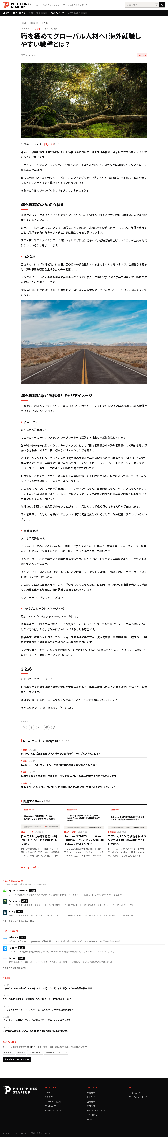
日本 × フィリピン (96, 1110)
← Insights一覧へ (30, 867)
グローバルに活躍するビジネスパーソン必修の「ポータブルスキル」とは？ (60, 753)
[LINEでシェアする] (47, 727)
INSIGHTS (19, 13)
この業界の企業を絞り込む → (16, 967)
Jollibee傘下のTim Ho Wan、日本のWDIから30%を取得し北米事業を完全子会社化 (84, 840)
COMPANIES (57, 13)
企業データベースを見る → (17, 1059)
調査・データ (27, 831)
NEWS (6, 13)
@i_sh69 (49, 144)
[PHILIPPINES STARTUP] (17, 5)
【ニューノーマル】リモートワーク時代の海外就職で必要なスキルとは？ (59, 764)
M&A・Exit (70, 831)
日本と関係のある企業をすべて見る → (19, 921)
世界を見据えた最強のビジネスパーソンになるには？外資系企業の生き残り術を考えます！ (69, 776)
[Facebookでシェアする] (31, 727)
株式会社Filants (43, 1133)
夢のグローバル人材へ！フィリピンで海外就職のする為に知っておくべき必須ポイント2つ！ (69, 787)
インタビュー (93, 1115)
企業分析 (91, 1101)
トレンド (91, 1097)
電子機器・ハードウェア (56, 1052)
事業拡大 (112, 831)
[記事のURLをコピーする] (54, 727)
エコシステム (93, 1106)
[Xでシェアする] (24, 727)
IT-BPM (21, 1052)
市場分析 (91, 1092)
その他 (45, 22)
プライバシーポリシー (139, 1097)
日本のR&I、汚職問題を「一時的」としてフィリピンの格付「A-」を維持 (40, 840)
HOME (23, 22)
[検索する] (162, 5)
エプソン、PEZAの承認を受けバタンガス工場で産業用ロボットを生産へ (127, 840)
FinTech (8, 1052)
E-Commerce (35, 1052)
